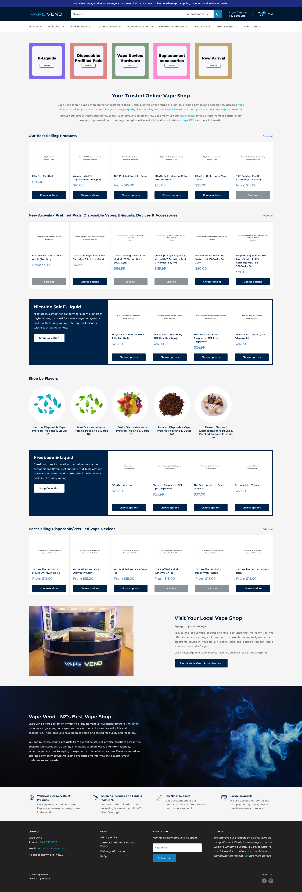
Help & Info (251, 26)
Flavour (33, 26)
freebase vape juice (165, 109)
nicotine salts (143, 109)
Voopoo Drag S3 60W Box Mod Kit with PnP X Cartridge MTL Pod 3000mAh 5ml (251, 260)
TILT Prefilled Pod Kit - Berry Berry (252, 571)
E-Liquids (54, 26)
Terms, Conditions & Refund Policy (117, 844)
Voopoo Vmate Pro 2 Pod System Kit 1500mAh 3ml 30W (210, 259)
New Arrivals (202, 26)
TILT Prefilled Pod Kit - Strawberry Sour (86, 571)
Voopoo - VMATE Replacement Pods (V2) (87, 178)
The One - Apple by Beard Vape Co (209, 487)
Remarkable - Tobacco (248, 485)
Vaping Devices (107, 26)
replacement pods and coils (196, 109)
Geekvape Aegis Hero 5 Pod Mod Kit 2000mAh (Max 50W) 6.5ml (130, 259)
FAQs (103, 856)
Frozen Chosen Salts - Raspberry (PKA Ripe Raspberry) (206, 338)
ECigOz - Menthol (42, 176)
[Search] (218, 14)
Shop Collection (49, 338)
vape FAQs (189, 120)
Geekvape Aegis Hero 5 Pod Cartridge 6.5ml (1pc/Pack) (89, 257)
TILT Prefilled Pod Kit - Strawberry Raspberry (249, 178)
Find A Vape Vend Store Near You (201, 663)
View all (268, 529)
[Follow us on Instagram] (270, 880)
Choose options (49, 195)
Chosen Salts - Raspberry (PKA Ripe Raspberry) (167, 336)
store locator (187, 115)
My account (237, 15)
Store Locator (225, 26)
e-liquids (128, 109)
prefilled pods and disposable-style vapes (96, 109)
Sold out (253, 195)
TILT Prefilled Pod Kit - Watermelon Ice (167, 571)
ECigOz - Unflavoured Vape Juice (211, 178)
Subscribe (164, 858)
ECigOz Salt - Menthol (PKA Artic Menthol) (170, 178)
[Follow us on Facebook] (264, 880)
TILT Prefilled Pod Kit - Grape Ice (130, 178)
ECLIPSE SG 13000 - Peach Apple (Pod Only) (47, 257)
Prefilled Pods (79, 26)
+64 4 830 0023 (47, 842)
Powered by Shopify (39, 878)
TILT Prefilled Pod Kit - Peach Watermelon (208, 571)
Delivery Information (113, 851)
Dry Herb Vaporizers (172, 26)
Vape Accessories (138, 26)
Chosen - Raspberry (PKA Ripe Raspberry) (167, 487)
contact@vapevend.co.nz (53, 848)
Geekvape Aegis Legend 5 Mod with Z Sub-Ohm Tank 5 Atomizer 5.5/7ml (170, 259)
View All (268, 136)
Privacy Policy (109, 837)
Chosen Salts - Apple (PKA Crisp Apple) (250, 336)
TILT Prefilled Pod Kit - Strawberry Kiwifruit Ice (46, 571)
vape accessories (231, 109)
